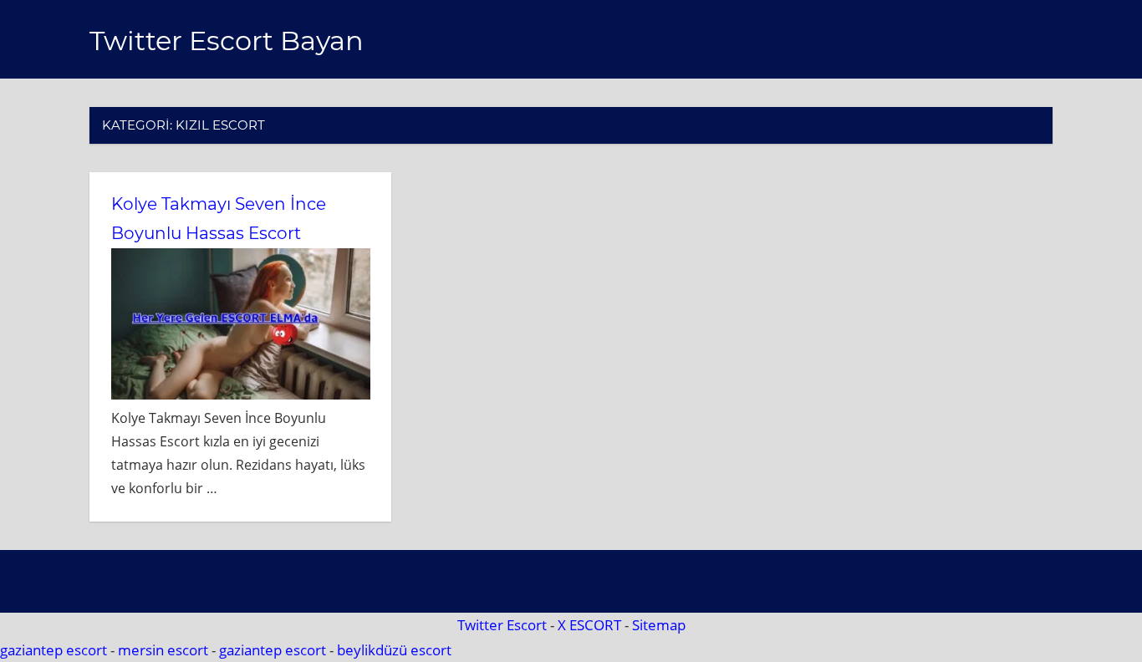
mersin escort (163, 649)
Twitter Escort (502, 624)
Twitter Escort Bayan (226, 40)
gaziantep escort (53, 649)
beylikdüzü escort (394, 649)
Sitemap (659, 624)
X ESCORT (589, 624)
